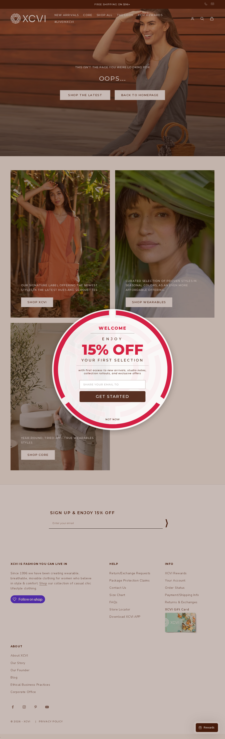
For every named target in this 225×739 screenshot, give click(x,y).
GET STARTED (112, 396)
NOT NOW (112, 419)
